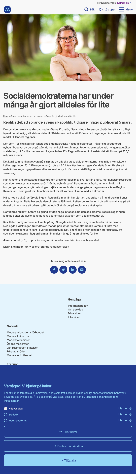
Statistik (13, 414)
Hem (5, 116)
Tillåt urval (70, 432)
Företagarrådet (16, 351)
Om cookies (75, 309)
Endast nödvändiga (70, 446)
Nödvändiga (16, 408)
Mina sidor (74, 313)
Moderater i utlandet (19, 355)
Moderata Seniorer (18, 340)
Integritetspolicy (78, 305)
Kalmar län (123, 2)
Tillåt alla (70, 460)
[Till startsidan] (7, 9)
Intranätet (74, 317)
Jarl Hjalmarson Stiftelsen (22, 347)
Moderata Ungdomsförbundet (25, 332)
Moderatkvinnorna (18, 336)
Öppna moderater (18, 343)
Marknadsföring (18, 420)
